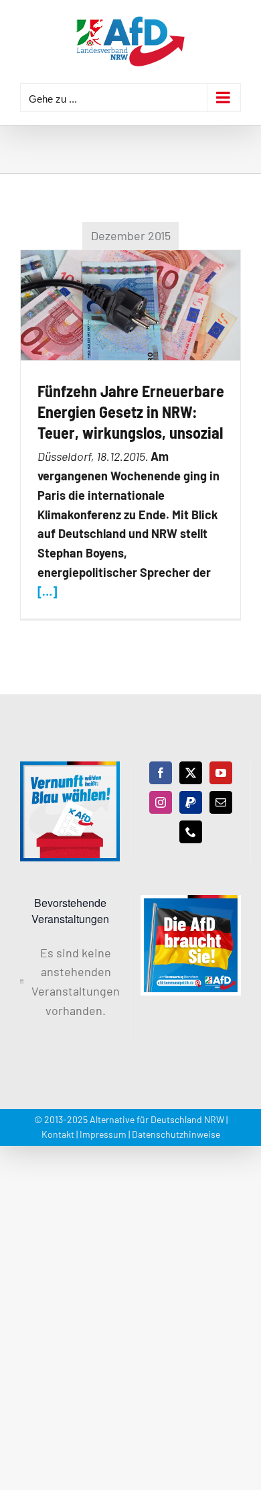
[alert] (70, 981)
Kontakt (57, 1134)
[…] (47, 591)
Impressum (103, 1134)
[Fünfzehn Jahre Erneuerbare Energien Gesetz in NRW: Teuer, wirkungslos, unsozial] (130, 305)
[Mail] (220, 802)
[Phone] (190, 831)
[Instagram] (160, 802)
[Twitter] (190, 772)
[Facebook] (160, 772)
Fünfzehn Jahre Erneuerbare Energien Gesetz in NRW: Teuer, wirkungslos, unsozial (130, 411)
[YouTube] (220, 772)
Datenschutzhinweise (176, 1134)
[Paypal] (190, 802)
